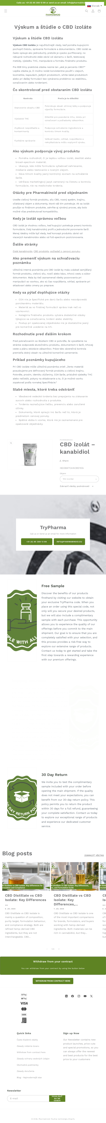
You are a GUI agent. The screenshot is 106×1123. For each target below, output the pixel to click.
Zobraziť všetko (94, 855)
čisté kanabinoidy (22, 251)
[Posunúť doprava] (59, 949)
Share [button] (65, 461)
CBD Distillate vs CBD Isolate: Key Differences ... (25, 899)
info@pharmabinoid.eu (69, 542)
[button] (6, 11)
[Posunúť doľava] (47, 949)
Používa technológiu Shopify (63, 1119)
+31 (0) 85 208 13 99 (36, 542)
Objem (63, 473)
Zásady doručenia (25, 1071)
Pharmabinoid (44, 1119)
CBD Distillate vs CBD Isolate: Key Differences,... (72, 899)
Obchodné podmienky (28, 1065)
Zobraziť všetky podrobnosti (75, 486)
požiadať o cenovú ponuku (65, 251)
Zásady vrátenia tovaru (28, 1046)
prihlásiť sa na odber (57, 1098)
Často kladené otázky (27, 1040)
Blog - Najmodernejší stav (29, 1077)
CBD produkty (41, 251)
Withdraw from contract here (31, 1052)
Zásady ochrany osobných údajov (33, 1058)
